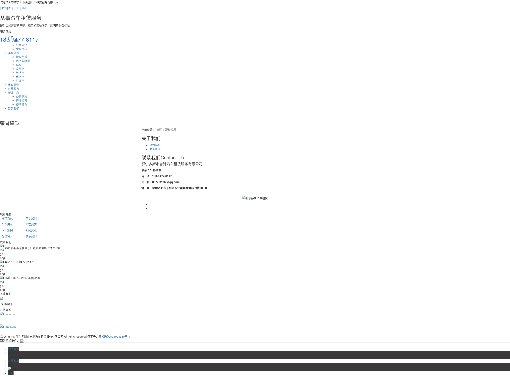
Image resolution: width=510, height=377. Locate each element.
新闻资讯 (31, 230)
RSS (16, 8)
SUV (19, 65)
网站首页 (7, 218)
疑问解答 (21, 104)
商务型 (20, 77)
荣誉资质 (21, 49)
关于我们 (13, 41)
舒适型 (20, 81)
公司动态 (21, 96)
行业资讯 (21, 100)
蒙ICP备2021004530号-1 (114, 336)
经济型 (20, 73)
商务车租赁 (23, 61)
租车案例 (13, 85)
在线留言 (13, 89)
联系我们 (13, 108)
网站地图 (5, 8)
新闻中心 (13, 92)
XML (24, 8)
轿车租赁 (21, 57)
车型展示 (13, 53)
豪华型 (20, 69)
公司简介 (21, 45)
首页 (11, 37)
